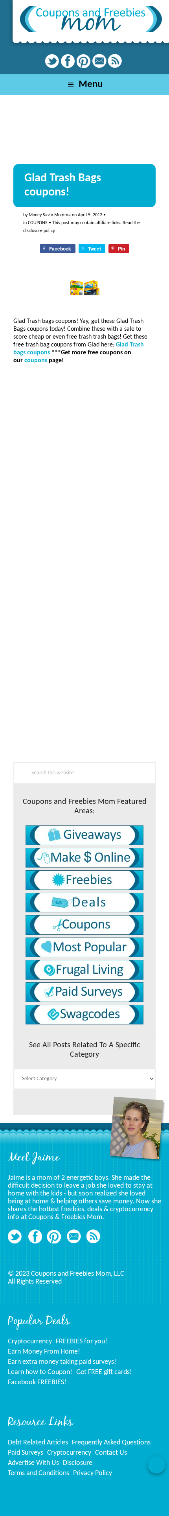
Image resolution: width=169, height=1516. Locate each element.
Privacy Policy (92, 1473)
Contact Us (111, 1453)
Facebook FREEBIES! (37, 1382)
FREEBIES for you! (81, 1341)
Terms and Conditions (38, 1473)
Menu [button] (91, 84)
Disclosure (77, 1463)
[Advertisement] (72, 710)
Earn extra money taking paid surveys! (62, 1362)
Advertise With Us (33, 1463)
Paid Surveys (25, 1453)
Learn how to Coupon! (40, 1372)
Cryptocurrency (30, 1341)
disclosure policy (38, 230)
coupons (38, 223)
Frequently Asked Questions (111, 1442)
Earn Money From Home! (44, 1352)
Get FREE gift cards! (104, 1372)
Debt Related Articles (38, 1442)
